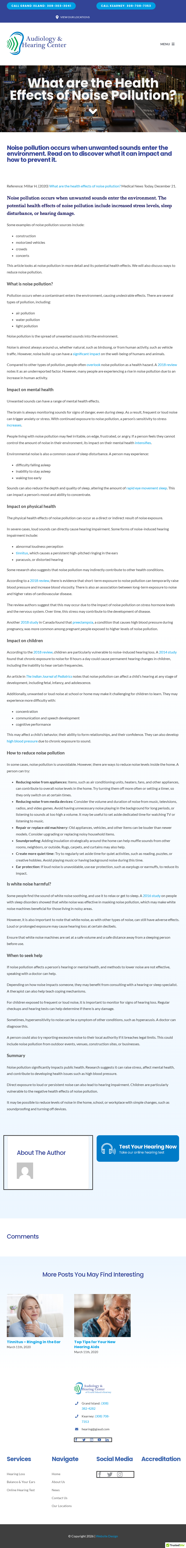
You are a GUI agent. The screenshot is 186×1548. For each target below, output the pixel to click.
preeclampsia (83, 622)
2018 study (29, 622)
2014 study (168, 652)
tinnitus (22, 553)
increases (14, 425)
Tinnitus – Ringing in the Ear (34, 1342)
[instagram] (91, 1439)
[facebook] (76, 1439)
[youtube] (99, 1439)
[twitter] (84, 1439)
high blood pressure (22, 741)
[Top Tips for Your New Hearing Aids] (102, 1296)
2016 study (152, 895)
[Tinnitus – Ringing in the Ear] (35, 1296)
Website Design (107, 1536)
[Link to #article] (93, 111)
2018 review (167, 364)
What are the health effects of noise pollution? (85, 186)
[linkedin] (107, 1439)
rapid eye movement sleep (146, 488)
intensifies (143, 442)
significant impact (86, 354)
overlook (93, 364)
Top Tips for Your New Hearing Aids (94, 1344)
